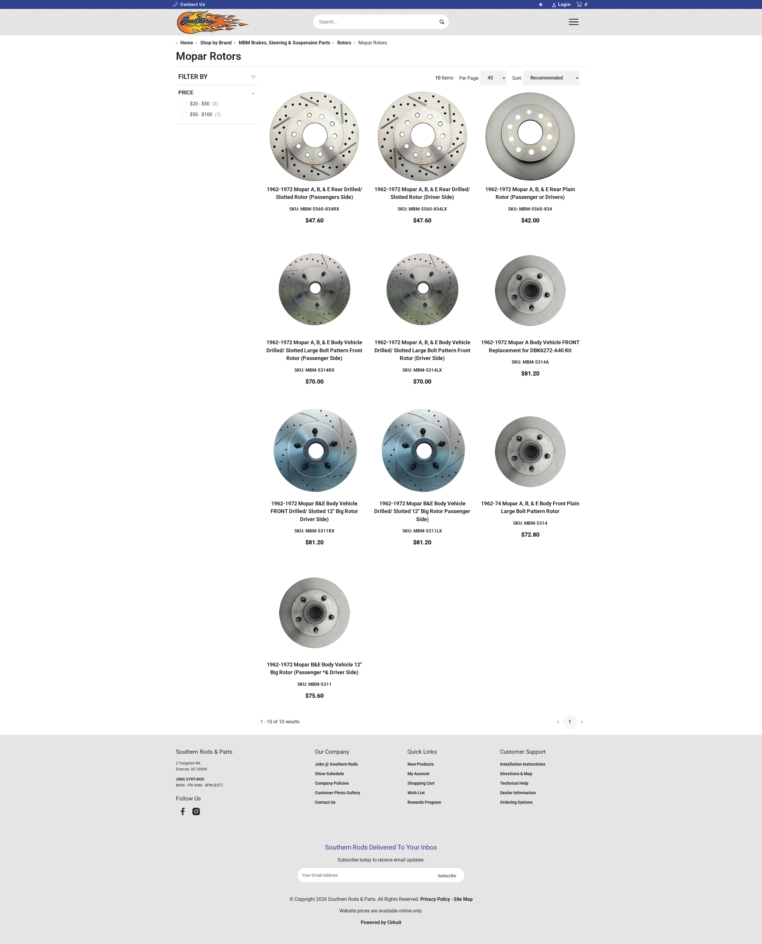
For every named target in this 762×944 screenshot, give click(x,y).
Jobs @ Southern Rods (336, 764)
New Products (420, 764)
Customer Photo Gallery (337, 792)
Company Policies (332, 783)
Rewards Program (424, 802)
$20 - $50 (204, 104)
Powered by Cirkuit (381, 922)
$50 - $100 (205, 115)
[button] (189, 4)
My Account (418, 773)
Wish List (416, 792)
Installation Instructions (522, 764)
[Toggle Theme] (541, 4)
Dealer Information (518, 792)
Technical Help (514, 783)
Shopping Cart (421, 783)
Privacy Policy (435, 899)
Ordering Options (516, 802)
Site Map (463, 899)
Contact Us (325, 802)
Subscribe (447, 875)
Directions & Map (516, 773)
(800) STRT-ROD (190, 779)
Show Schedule (329, 773)
